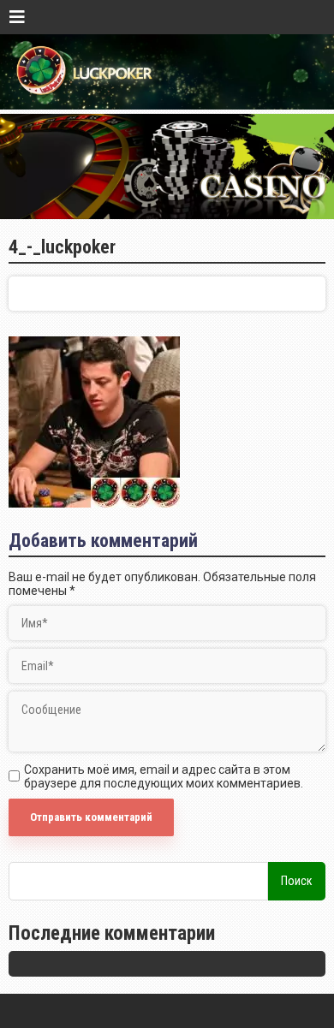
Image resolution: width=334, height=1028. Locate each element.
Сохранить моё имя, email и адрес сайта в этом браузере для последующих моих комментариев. (163, 776)
